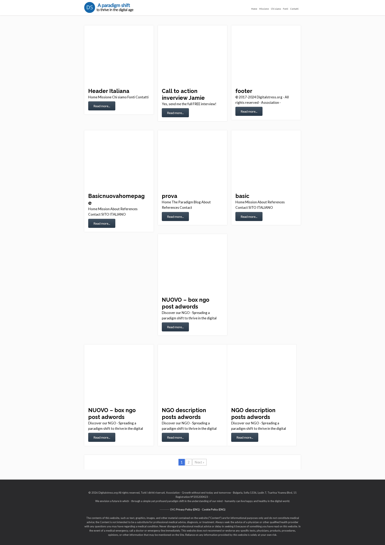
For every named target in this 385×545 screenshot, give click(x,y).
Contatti (294, 8)
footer (243, 91)
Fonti (285, 8)
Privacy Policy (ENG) (188, 509)
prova (169, 196)
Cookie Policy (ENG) (213, 509)
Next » (199, 462)
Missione (264, 8)
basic (242, 196)
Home (254, 8)
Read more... (101, 106)
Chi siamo (276, 8)
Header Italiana (108, 91)
